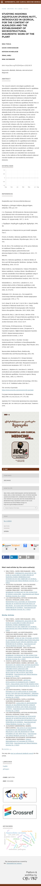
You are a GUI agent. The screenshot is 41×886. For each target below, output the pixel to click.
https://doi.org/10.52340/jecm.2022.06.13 (18, 65)
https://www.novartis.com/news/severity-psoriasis (17, 390)
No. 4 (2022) (18, 8)
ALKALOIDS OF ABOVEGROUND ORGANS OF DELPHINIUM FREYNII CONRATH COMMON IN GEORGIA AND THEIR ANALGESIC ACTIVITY (21, 706)
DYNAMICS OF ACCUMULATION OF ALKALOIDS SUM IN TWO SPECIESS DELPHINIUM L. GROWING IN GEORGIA (22, 693)
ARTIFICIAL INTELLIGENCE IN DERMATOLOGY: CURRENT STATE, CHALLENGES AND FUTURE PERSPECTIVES (22, 682)
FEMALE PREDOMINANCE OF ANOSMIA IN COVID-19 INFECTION (20, 741)
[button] (6, 557)
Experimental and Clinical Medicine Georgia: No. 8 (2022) (21, 734)
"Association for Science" (14, 863)
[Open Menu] (2, 2)
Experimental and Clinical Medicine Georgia (23, 2)
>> (10, 749)
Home (4, 8)
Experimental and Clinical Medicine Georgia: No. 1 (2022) (22, 595)
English (5, 766)
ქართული (6, 769)
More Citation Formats (12, 508)
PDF (6, 469)
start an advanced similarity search (22, 753)
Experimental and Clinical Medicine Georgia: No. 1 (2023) (21, 645)
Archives (10, 8)
